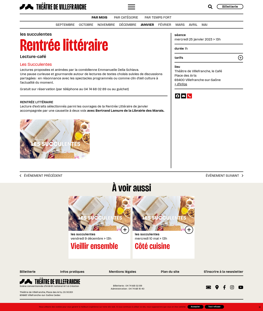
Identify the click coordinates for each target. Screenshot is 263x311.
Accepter (195, 307)
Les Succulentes (36, 34)
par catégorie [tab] (126, 17)
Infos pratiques (72, 272)
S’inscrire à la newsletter (223, 272)
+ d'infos (181, 84)
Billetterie (230, 6)
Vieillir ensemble (94, 246)
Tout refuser (214, 307)
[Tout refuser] (259, 307)
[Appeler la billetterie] (189, 95)
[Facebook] (178, 95)
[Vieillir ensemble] (99, 213)
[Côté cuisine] (164, 213)
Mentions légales (122, 272)
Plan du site (170, 272)
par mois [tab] (99, 17)
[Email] (184, 95)
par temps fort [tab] (158, 17)
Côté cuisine (152, 246)
